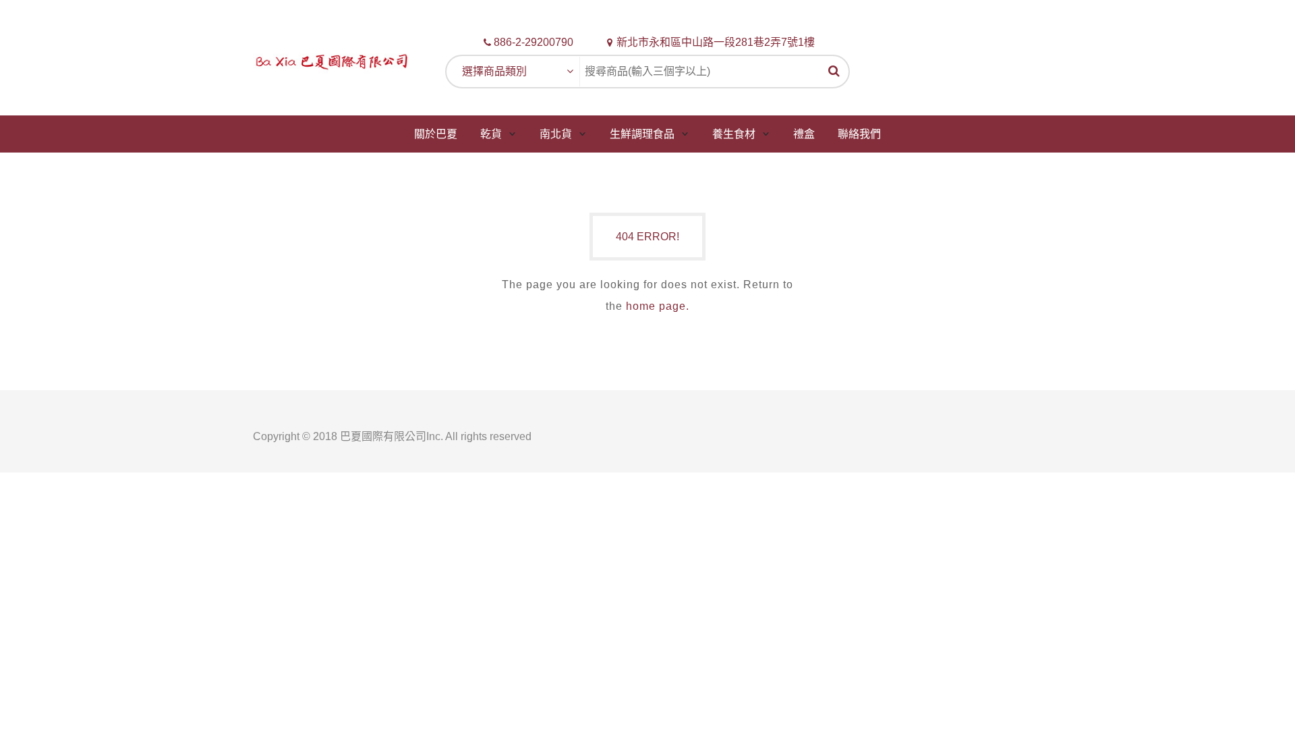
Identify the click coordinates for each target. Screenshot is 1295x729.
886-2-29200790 (533, 42)
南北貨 (556, 134)
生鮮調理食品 (642, 134)
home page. (657, 306)
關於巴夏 (435, 134)
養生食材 (733, 134)
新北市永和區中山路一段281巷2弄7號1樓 (715, 42)
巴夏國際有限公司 (383, 436)
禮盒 (804, 134)
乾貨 (491, 134)
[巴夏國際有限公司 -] (332, 60)
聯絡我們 (859, 134)
